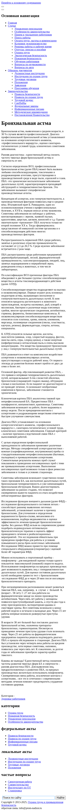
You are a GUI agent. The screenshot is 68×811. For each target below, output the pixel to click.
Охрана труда (22, 52)
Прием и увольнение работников (33, 34)
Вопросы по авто (24, 67)
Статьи (12, 25)
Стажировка (15, 790)
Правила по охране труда (29, 97)
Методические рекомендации (31, 112)
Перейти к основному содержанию (21, 2)
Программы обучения (27, 88)
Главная (12, 22)
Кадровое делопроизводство (31, 43)
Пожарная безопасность (28, 58)
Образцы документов (20, 70)
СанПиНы (20, 103)
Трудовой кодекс (24, 100)
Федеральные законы (26, 106)
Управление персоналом (28, 28)
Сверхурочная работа (20, 781)
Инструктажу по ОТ (19, 787)
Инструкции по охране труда (31, 76)
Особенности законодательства (32, 31)
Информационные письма (29, 109)
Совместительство (18, 784)
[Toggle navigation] (2, 6)
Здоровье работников (13, 698)
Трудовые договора (25, 79)
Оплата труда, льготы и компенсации (36, 40)
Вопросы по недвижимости (30, 64)
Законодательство (18, 91)
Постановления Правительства (32, 115)
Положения (21, 82)
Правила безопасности (27, 94)
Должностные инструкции (30, 73)
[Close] (2, 9)
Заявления (20, 85)
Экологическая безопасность (31, 55)
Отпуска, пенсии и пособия (30, 49)
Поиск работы (23, 37)
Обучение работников (27, 61)
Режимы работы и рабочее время (33, 46)
